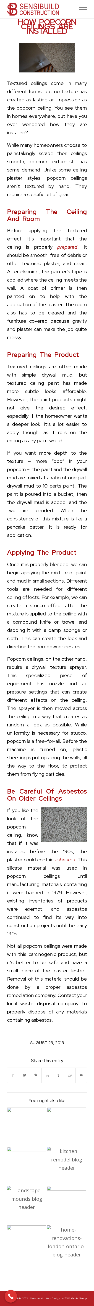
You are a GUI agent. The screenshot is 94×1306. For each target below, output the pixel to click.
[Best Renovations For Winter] (26, 1245)
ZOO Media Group (75, 1298)
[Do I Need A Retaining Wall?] (26, 1127)
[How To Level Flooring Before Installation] (66, 1127)
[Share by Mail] (81, 1075)
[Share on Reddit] (70, 1075)
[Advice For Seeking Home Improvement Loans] (66, 1245)
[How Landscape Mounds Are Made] (26, 1205)
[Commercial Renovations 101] (26, 1166)
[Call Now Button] (11, 1296)
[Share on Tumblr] (58, 1075)
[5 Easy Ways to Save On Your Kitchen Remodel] (66, 1166)
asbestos (65, 859)
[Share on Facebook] (13, 1075)
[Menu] (80, 9)
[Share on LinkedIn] (47, 1075)
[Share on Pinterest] (35, 1075)
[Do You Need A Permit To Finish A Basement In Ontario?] (66, 1205)
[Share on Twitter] (24, 1075)
